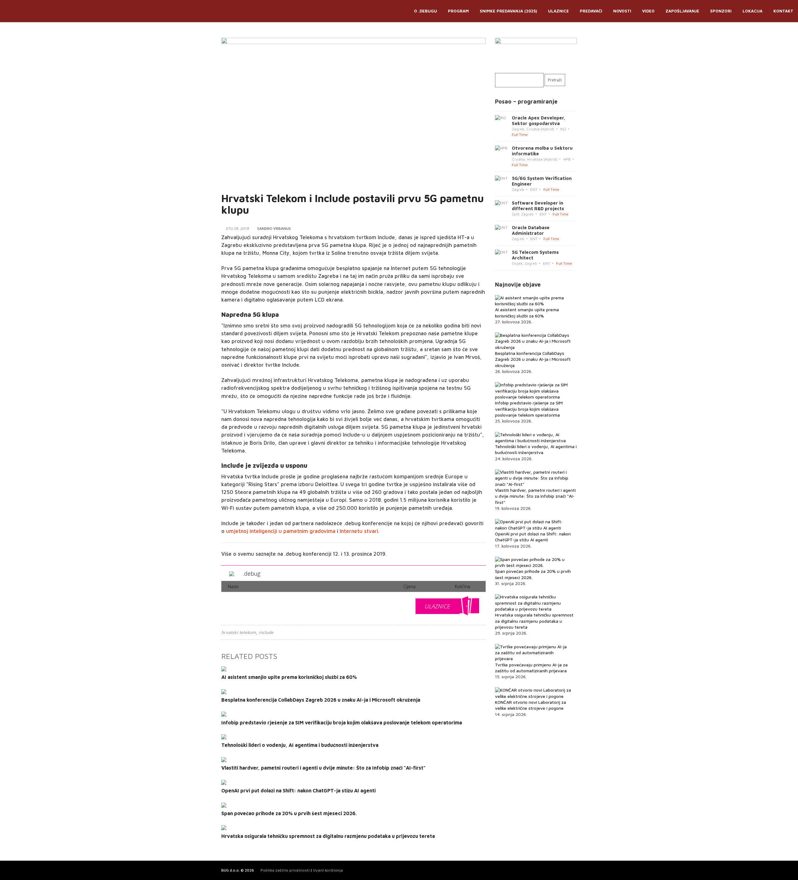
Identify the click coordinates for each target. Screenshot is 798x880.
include (266, 632)
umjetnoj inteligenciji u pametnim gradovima (280, 531)
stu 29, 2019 (237, 228)
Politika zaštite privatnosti (285, 870)
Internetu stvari (359, 531)
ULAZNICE (437, 606)
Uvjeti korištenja (328, 870)
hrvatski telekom (238, 632)
